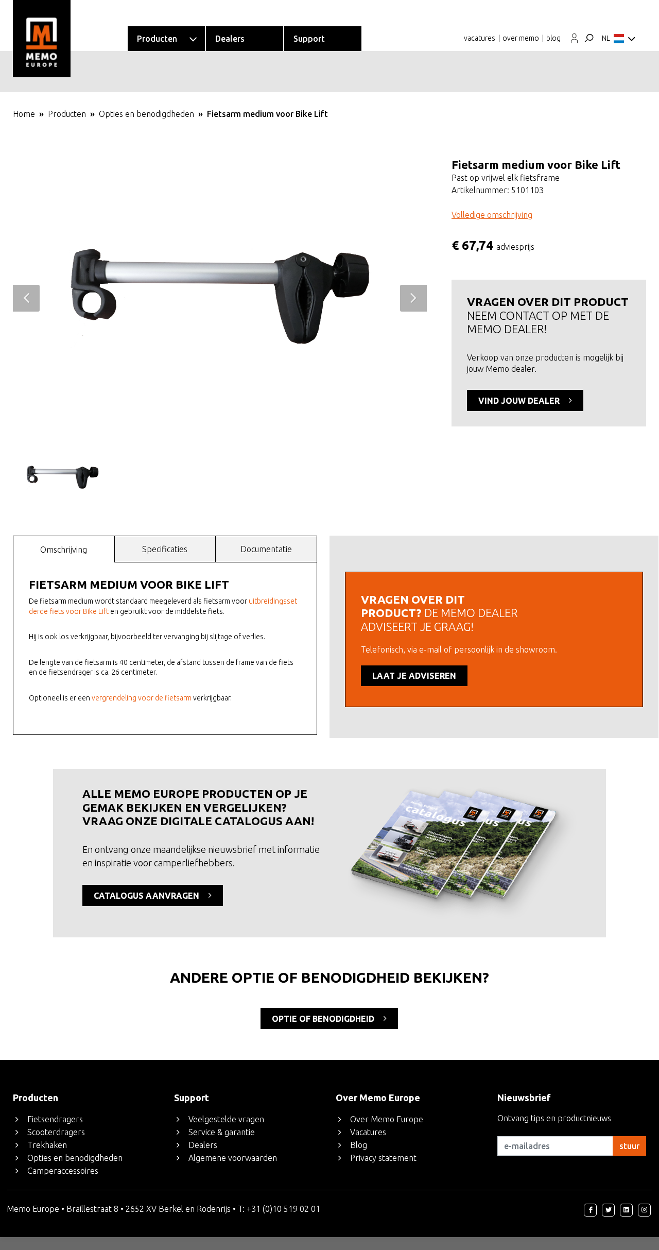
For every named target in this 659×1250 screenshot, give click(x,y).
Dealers (202, 1145)
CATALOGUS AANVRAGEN (147, 895)
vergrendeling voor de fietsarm (142, 698)
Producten (67, 113)
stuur (629, 1146)
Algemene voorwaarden (232, 1157)
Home (24, 113)
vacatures (479, 38)
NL (606, 38)
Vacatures (368, 1132)
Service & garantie (221, 1132)
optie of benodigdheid (324, 1018)
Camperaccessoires (62, 1170)
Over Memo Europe (386, 1119)
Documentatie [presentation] (266, 549)
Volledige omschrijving (492, 214)
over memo (520, 38)
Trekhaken (47, 1145)
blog (553, 38)
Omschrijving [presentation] (63, 549)
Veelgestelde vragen (226, 1119)
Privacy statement (383, 1157)
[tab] (64, 549)
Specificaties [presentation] (164, 549)
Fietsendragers (55, 1119)
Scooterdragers (56, 1132)
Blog (358, 1145)
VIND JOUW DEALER (520, 400)
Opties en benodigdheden (146, 113)
